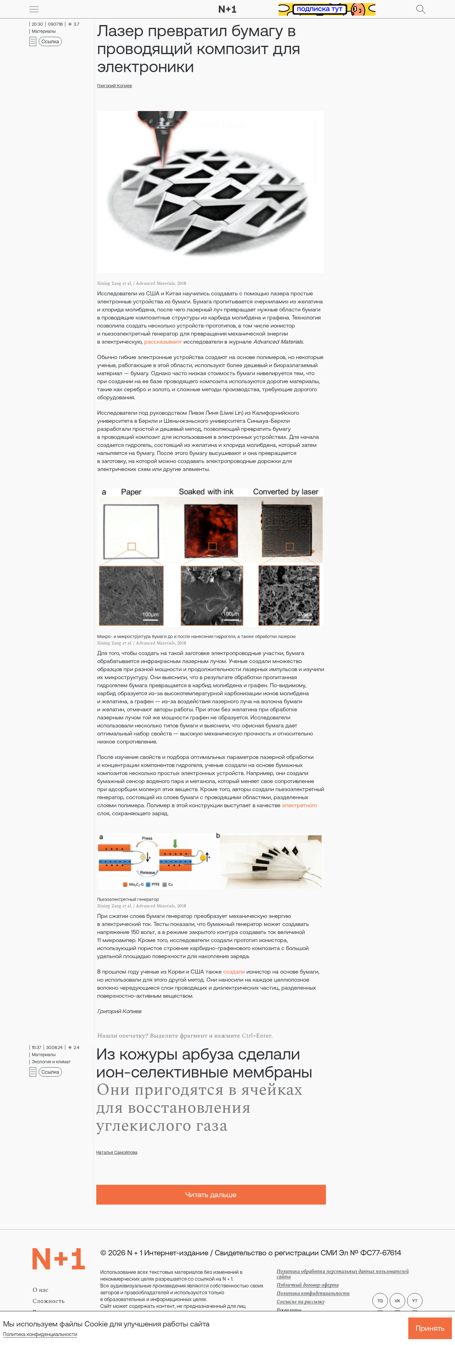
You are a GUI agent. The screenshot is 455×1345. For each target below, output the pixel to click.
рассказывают (163, 341)
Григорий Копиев (114, 85)
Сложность (48, 1301)
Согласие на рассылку (300, 1301)
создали (234, 971)
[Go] (34, 9)
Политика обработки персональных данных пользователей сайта (343, 1274)
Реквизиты (289, 1310)
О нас (40, 1290)
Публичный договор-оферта (308, 1285)
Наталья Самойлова (116, 1152)
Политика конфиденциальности (40, 1334)
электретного (299, 805)
